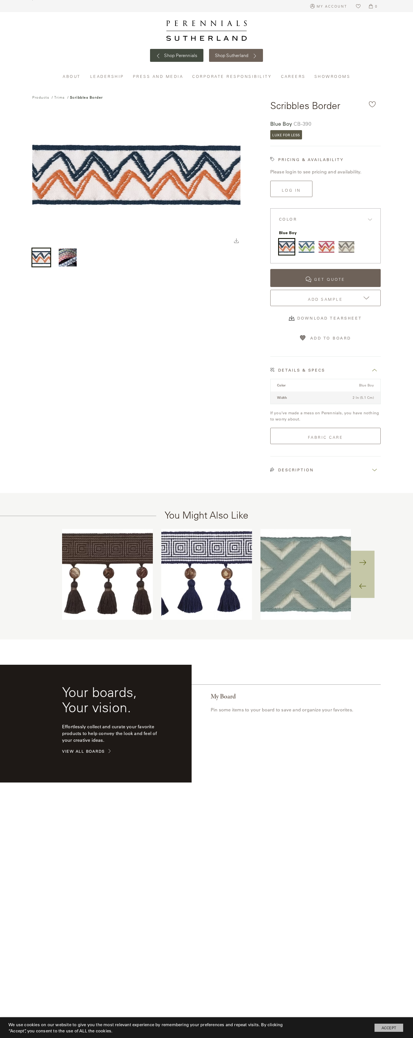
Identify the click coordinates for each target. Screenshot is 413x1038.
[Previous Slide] (363, 586)
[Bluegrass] (306, 247)
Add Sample (325, 299)
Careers (293, 76)
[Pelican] (346, 247)
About (72, 76)
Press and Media (158, 76)
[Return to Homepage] (206, 31)
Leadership (107, 76)
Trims (59, 97)
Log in (291, 190)
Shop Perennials (180, 55)
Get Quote (329, 279)
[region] (206, 574)
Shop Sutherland (232, 55)
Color (288, 219)
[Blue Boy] (287, 247)
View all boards (83, 751)
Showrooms (332, 76)
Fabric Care (325, 437)
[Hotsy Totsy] (326, 247)
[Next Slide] (363, 563)
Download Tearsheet (329, 318)
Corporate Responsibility (232, 76)
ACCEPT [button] (389, 1027)
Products (40, 97)
